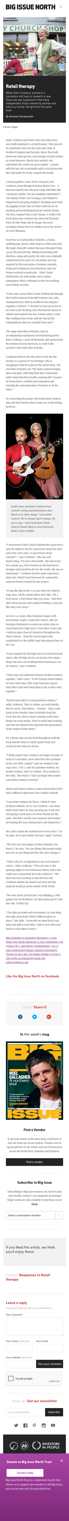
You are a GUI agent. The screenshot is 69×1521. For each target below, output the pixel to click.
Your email (42, 1341)
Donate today (25, 1472)
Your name (17, 1341)
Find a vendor (34, 1162)
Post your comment (49, 1363)
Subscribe (54, 1412)
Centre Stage (10, 126)
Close (61, 1461)
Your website (19, 1357)
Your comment (14, 1314)
